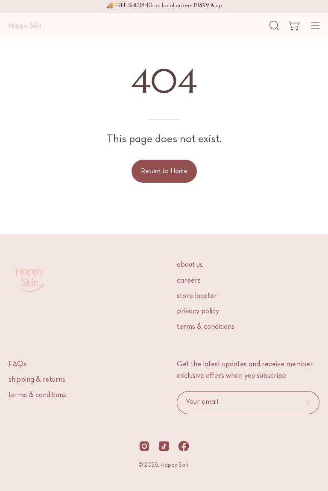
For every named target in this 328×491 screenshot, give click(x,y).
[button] (273, 26)
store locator (197, 296)
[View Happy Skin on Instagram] (144, 446)
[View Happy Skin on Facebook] (183, 446)
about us (190, 265)
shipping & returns (37, 380)
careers (189, 281)
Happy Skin (174, 465)
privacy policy (198, 311)
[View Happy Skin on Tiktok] (164, 446)
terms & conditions (205, 327)
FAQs (17, 364)
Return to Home (164, 171)
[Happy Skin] (26, 26)
